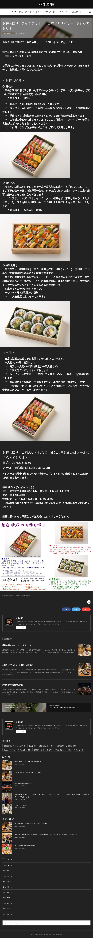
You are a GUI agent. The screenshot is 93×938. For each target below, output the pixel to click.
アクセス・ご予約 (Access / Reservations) (52, 12)
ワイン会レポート (63, 750)
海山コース (9, 750)
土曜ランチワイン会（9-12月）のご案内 (17, 665)
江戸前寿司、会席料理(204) (22, 595)
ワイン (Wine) (64, 12)
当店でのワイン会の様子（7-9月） (26, 845)
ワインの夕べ (24, 750)
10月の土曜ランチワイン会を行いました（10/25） (31, 823)
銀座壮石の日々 (9, 33)
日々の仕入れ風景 (20, 805)
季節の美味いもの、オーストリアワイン (17, 645)
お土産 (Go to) (76, 12)
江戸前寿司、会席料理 (66, 746)
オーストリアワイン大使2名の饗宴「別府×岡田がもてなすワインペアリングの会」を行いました (46, 834)
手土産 (32, 746)
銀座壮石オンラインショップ (14, 746)
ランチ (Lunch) (38, 12)
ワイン (78, 750)
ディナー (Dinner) (25, 12)
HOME (14, 12)
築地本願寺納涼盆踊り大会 (12, 684)
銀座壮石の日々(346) (8, 595)
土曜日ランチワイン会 (43, 750)
